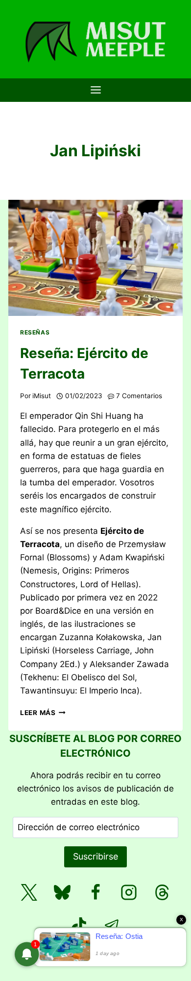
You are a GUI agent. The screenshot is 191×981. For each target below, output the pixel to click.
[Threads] (162, 892)
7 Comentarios (139, 396)
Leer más (43, 713)
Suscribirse (95, 856)
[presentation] (95, 258)
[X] (29, 892)
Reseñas (34, 332)
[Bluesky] (62, 892)
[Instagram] (128, 892)
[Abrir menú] (95, 90)
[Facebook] (95, 892)
